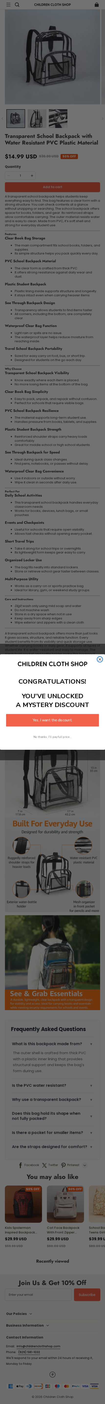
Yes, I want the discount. (52, 720)
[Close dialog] (100, 659)
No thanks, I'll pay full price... (52, 737)
